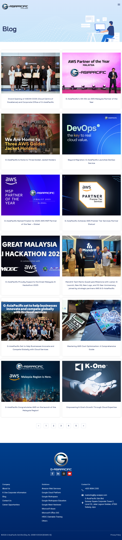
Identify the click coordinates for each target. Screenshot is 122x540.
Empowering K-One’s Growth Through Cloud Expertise (91, 407)
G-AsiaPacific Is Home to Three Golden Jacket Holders (30, 160)
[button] (119, 4)
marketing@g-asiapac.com (96, 495)
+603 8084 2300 (92, 488)
